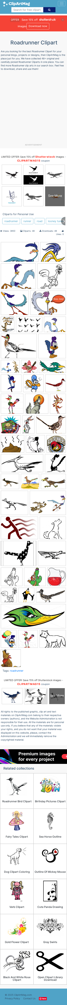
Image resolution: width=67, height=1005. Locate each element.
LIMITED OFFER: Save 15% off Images (32, 156)
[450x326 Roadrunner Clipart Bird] (53, 483)
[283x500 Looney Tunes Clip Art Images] (28, 426)
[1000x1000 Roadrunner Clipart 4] (10, 483)
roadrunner (11, 221)
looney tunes (56, 221)
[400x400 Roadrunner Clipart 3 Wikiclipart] (55, 464)
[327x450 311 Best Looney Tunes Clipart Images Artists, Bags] (7, 326)
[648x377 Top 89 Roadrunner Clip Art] (51, 596)
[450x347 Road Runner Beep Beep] (48, 304)
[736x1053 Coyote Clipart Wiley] (58, 405)
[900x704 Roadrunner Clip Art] (53, 640)
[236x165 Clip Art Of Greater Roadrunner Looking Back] (29, 326)
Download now (38, 26)
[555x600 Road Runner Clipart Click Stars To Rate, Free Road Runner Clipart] (35, 445)
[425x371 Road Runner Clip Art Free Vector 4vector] (12, 445)
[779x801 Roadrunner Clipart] (11, 659)
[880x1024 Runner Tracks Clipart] (56, 578)
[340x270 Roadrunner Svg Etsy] (18, 555)
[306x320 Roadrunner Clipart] (56, 445)
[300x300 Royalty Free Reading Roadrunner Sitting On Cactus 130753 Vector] (35, 578)
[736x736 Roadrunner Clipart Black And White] (14, 504)
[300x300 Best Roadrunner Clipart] (56, 385)
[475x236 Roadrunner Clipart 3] (22, 464)
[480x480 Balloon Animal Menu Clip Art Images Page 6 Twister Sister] (33, 385)
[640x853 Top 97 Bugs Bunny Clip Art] (8, 640)
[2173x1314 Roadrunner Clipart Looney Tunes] (19, 253)
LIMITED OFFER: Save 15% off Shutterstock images (32, 680)
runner (27, 221)
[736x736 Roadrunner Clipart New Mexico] (29, 368)
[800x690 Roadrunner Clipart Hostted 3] (10, 368)
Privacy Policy (12, 998)
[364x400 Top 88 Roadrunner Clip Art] (9, 596)
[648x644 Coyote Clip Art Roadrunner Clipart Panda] (36, 405)
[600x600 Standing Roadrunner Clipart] (11, 385)
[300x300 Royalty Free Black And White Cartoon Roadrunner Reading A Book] (11, 578)
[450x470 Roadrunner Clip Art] (28, 640)
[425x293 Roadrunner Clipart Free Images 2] (19, 529)
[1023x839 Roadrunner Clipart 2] (18, 278)
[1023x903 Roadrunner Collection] (53, 253)
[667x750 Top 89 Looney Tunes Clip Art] (26, 596)
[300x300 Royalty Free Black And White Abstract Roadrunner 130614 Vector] (52, 555)
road (39, 221)
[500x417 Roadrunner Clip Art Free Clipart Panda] (55, 326)
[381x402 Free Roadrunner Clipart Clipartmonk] (11, 426)
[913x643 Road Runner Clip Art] (51, 426)
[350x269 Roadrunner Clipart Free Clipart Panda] (19, 347)
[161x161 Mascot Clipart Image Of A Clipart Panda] (52, 278)
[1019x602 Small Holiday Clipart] (52, 368)
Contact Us (29, 998)
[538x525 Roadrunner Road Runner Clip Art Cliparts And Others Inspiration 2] (53, 529)
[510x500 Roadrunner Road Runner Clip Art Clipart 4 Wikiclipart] (15, 304)
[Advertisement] (33, 108)
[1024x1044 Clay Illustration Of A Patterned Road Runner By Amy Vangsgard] (12, 405)
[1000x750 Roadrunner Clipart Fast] (48, 504)
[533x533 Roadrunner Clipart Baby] (52, 347)
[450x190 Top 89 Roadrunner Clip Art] (33, 617)
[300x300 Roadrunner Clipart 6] (30, 483)
